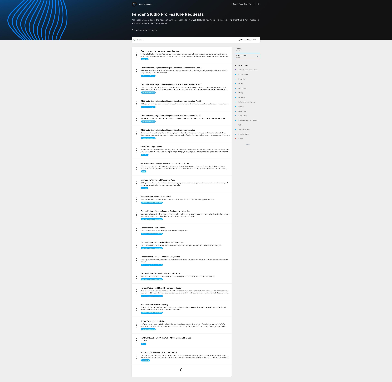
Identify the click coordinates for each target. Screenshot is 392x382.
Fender (247, 144)
